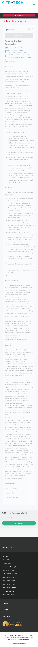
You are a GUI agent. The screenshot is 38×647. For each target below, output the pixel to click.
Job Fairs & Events (9, 580)
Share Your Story (8, 594)
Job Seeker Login (9, 584)
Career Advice (7, 563)
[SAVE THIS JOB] (32, 29)
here (32, 635)
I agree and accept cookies (19, 643)
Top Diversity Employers (11, 566)
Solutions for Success (10, 573)
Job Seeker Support (9, 587)
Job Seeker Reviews (9, 577)
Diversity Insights (8, 591)
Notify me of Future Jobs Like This (14, 513)
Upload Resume (8, 560)
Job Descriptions (8, 570)
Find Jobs (6, 556)
